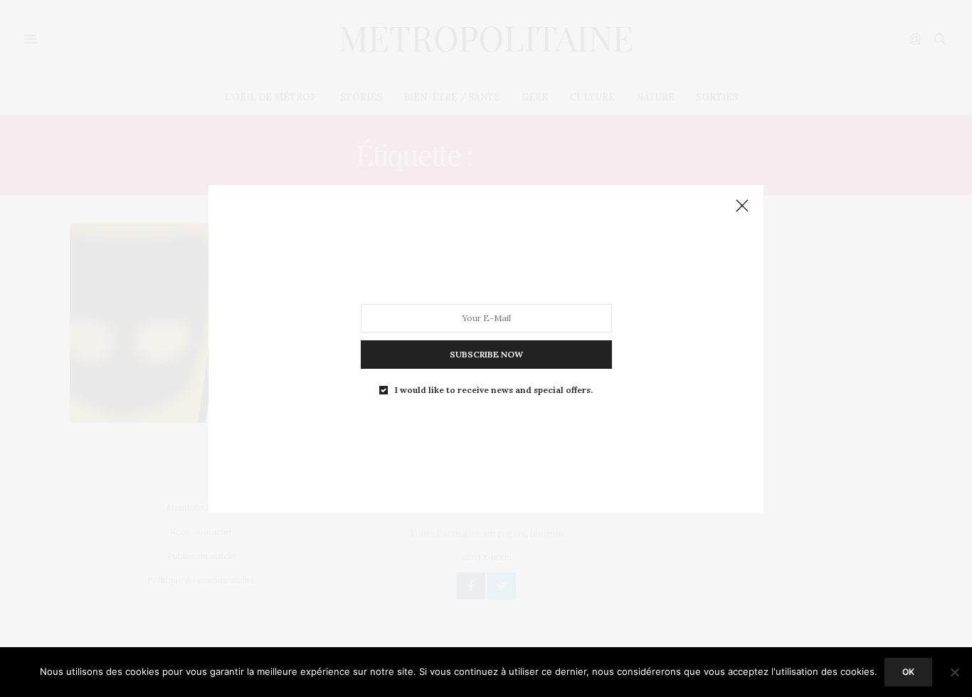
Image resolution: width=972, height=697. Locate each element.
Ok (908, 671)
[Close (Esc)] (742, 206)
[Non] (954, 672)
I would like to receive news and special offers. (494, 389)
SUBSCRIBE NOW (486, 353)
